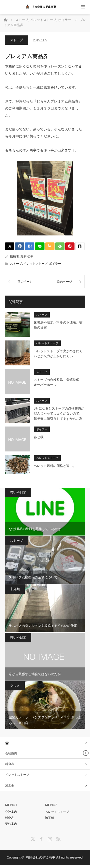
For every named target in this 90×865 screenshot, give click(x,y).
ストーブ (16, 40)
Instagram (49, 838)
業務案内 (11, 824)
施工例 (9, 785)
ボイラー (55, 263)
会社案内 (11, 753)
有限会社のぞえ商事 (40, 857)
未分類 (15, 589)
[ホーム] (45, 742)
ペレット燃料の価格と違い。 (55, 466)
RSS (58, 838)
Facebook (40, 838)
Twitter (32, 838)
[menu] (83, 7)
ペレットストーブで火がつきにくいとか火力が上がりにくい (58, 353)
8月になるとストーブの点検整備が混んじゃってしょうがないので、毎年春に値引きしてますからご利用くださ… (59, 414)
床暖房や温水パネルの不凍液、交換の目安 (58, 325)
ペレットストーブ (36, 263)
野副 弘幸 (26, 256)
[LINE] (39, 246)
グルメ (15, 686)
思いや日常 (18, 492)
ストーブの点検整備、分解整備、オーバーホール (58, 382)
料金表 (9, 764)
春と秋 (39, 437)
